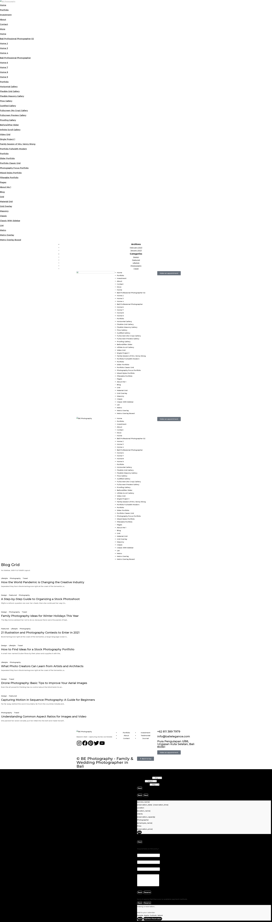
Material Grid (6, 201)
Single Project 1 (7, 139)
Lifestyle (136, 263)
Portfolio (4, 10)
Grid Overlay (6, 206)
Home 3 (4, 48)
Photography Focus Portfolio (14, 168)
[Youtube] (102, 743)
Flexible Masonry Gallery (12, 96)
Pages (3, 182)
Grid (2, 197)
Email (140, 859)
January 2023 (136, 250)
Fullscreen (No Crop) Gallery (14, 110)
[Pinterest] (90, 743)
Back (140, 795)
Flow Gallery (6, 101)
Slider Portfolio (7, 158)
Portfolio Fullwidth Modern (13, 149)
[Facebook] (85, 743)
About (3, 19)
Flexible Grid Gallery (10, 91)
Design (136, 257)
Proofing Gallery (8, 120)
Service (140, 781)
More (2, 29)
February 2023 (136, 248)
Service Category (144, 778)
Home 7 (4, 67)
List (2, 225)
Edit (139, 832)
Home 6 (4, 63)
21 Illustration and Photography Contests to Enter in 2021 (40, 632)
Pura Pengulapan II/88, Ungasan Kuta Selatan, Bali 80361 (175, 744)
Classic (3, 216)
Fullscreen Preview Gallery (13, 115)
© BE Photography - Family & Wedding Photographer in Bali (104, 762)
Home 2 (4, 43)
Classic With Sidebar (10, 221)
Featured (136, 260)
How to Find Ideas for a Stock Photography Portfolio (37, 649)
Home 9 (4, 77)
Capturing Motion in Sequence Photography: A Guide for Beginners (48, 700)
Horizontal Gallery (9, 86)
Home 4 (4, 53)
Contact (4, 24)
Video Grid (5, 134)
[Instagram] (79, 743)
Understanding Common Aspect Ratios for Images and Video (43, 716)
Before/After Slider (9, 125)
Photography (136, 266)
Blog (2, 192)
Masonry (4, 211)
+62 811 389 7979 (168, 731)
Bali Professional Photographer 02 (17, 39)
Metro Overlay (7, 235)
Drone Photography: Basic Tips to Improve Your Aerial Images (44, 683)
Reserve (147, 892)
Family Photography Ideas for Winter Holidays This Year (40, 616)
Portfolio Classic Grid (10, 163)
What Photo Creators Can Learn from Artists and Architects (42, 666)
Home (3, 5)
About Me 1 (5, 187)
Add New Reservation (152, 919)
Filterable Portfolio (9, 177)
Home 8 (4, 72)
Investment (6, 15)
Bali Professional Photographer (15, 58)
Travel (136, 269)
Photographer (143, 785)
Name (140, 852)
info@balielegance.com (173, 736)
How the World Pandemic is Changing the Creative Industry (42, 582)
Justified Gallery (8, 106)
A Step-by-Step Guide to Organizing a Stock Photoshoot (40, 599)
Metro (3, 230)
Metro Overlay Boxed (10, 240)
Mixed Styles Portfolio (11, 173)
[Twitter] (96, 743)
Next (140, 788)
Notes (139, 873)
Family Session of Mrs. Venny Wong (17, 144)
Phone (140, 866)
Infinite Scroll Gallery (10, 130)
